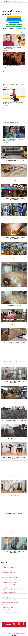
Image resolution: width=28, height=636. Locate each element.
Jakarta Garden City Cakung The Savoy (10, 582)
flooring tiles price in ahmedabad (14, 17)
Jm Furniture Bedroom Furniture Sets (9, 612)
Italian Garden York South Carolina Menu (10, 589)
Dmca (4, 633)
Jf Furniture (4, 594)
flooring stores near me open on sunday (14, 20)
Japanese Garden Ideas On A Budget (9, 584)
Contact (9, 633)
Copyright (23, 633)
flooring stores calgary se (14, 22)
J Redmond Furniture (6, 597)
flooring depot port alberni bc (9, 28)
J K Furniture (4, 587)
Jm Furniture (4, 604)
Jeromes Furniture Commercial (8, 607)
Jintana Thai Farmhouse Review (8, 592)
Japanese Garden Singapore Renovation (10, 602)
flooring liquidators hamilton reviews (14, 24)
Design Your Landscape (13, 1)
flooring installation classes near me (14, 26)
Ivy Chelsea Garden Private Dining (9, 567)
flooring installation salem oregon (14, 18)
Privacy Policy (16, 633)
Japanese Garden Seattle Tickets (8, 572)
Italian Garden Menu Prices (7, 575)
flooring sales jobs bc (20, 28)
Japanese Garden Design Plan (8, 570)
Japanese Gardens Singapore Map (9, 599)
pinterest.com (8, 559)
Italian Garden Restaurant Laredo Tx (9, 577)
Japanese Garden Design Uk (7, 565)
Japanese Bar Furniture (6, 609)
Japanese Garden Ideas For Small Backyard (11, 579)
